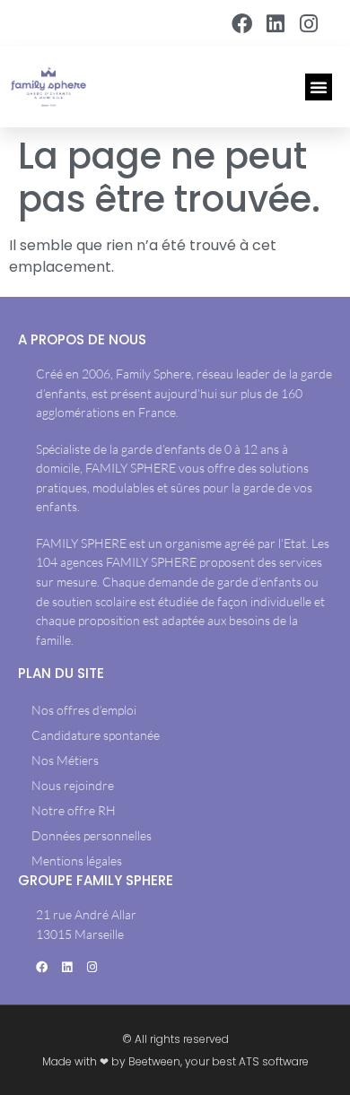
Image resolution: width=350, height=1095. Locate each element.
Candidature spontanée (95, 735)
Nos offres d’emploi (83, 709)
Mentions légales (76, 860)
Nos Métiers (65, 760)
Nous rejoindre (72, 785)
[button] (318, 87)
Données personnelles (91, 835)
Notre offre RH (73, 810)
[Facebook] (241, 23)
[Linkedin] (275, 23)
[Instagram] (308, 23)
